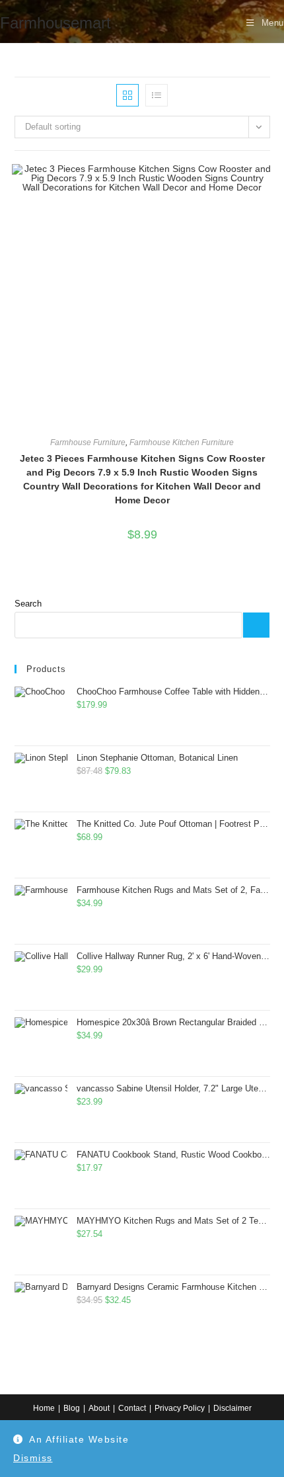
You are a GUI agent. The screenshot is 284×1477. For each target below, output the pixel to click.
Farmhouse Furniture (87, 442)
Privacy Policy (180, 1408)
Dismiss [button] (33, 1458)
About (99, 1408)
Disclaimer (232, 1408)
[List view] (156, 95)
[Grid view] (127, 95)
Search (28, 604)
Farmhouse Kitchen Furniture (181, 442)
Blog (71, 1408)
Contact (132, 1408)
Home (44, 1408)
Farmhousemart (55, 23)
